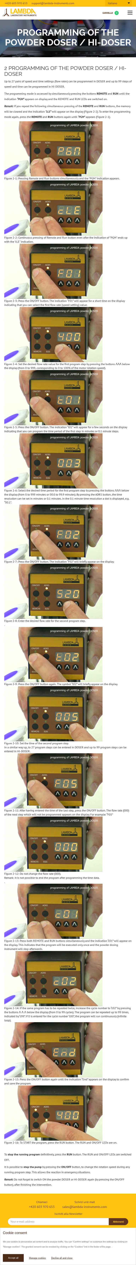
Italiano (112, 3)
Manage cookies (37, 1258)
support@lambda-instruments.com (53, 3)
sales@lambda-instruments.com (84, 1207)
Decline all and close (61, 1258)
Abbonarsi (118, 1221)
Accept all (13, 1258)
